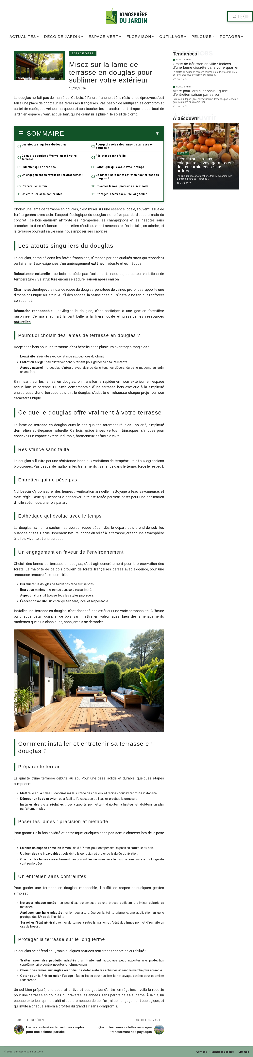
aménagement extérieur (86, 263)
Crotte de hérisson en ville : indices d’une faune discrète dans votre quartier (206, 65)
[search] (234, 16)
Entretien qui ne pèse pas (39, 167)
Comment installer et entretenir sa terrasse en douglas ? (127, 176)
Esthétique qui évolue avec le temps (120, 167)
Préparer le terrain (34, 186)
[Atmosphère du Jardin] (126, 16)
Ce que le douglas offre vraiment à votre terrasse (49, 157)
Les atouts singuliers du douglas (44, 144)
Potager (182, 153)
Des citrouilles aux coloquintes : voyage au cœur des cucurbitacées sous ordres (205, 165)
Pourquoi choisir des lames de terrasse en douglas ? (124, 146)
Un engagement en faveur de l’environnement (52, 174)
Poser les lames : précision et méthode (122, 186)
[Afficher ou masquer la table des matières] (112, 133)
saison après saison (102, 279)
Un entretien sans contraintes (42, 194)
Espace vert (83, 53)
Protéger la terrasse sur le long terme (121, 194)
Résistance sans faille (111, 155)
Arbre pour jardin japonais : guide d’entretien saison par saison (200, 93)
